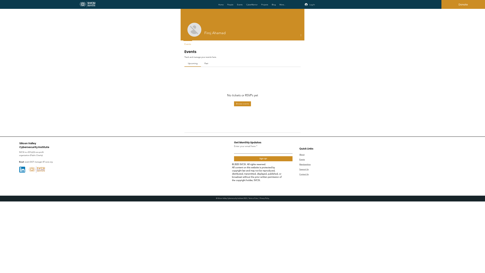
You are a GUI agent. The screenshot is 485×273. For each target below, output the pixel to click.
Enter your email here (245, 146)
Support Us (304, 169)
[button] (230, 4)
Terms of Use (253, 198)
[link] (193, 63)
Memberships (305, 164)
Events (302, 159)
